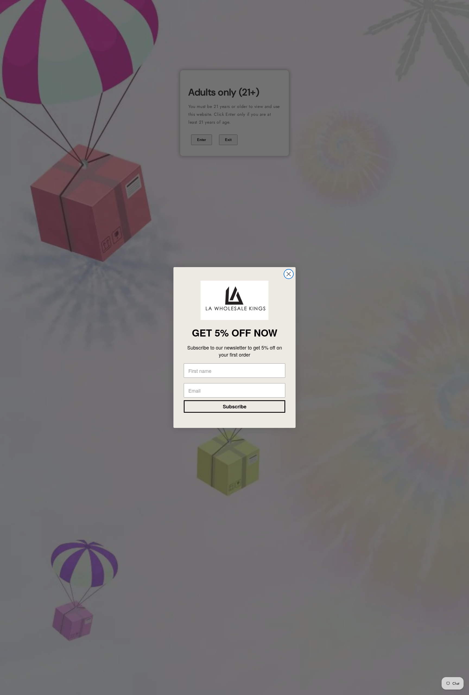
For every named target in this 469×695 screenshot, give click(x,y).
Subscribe (234, 406)
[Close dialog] (288, 274)
